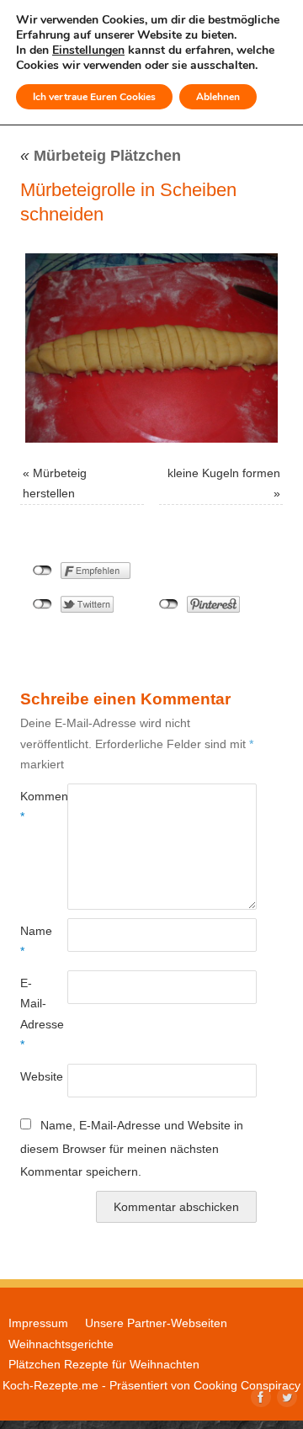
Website (32, 1076)
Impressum (38, 1323)
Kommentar (32, 806)
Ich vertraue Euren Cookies (94, 97)
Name (32, 941)
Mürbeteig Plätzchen (100, 155)
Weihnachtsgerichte (61, 1344)
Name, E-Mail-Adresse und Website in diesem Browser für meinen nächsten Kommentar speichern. (131, 1148)
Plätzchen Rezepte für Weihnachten (103, 1364)
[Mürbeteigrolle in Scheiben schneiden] (151, 348)
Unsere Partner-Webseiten (156, 1323)
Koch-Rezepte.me (50, 1385)
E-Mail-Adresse (32, 1013)
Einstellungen (88, 50)
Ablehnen (218, 97)
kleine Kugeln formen (223, 473)
